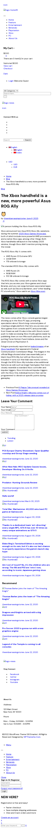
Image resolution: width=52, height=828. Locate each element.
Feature (9, 757)
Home (8, 176)
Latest (10, 440)
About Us (10, 772)
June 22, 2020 (31, 458)
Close (3, 777)
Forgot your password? (12, 788)
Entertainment (12, 759)
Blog (8, 179)
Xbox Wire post (38, 291)
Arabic (19, 152)
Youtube (14, 682)
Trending (11, 438)
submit (5, 432)
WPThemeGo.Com (32, 737)
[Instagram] (9, 127)
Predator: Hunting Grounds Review (19, 482)
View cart (8, 66)
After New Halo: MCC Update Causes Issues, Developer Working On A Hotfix (24, 468)
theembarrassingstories (15, 218)
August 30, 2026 (32, 517)
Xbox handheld (8, 349)
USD (10, 161)
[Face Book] (9, 122)
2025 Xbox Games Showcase (32, 233)
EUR (15, 167)
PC (7, 770)
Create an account (10, 817)
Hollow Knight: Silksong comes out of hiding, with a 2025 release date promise (27, 394)
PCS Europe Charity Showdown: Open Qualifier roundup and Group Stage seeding (25, 452)
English (14, 147)
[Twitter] (9, 124)
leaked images (37, 346)
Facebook (14, 674)
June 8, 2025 (32, 218)
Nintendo (10, 762)
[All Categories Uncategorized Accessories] (11, 90)
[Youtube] (9, 130)
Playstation (11, 764)
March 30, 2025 (32, 501)
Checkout (8, 68)
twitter (13, 677)
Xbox (8, 767)
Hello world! (8, 496)
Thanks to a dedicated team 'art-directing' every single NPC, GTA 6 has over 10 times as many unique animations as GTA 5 (24, 528)
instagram (14, 679)
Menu (8, 745)
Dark (6, 73)
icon (5, 5)
